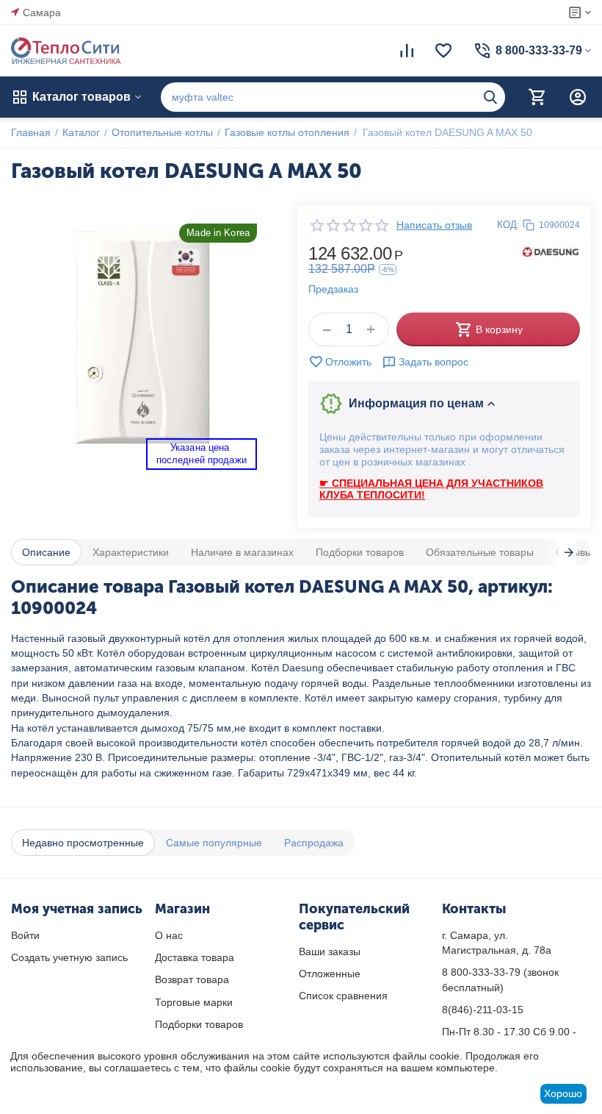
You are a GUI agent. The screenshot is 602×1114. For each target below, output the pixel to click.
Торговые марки (194, 1002)
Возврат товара (192, 979)
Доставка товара (194, 957)
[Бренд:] (550, 251)
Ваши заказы (329, 951)
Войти (25, 935)
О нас (169, 935)
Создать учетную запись (69, 957)
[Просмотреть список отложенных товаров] (443, 50)
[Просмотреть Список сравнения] (406, 50)
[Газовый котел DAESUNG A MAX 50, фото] (143, 337)
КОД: (508, 224)
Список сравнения (343, 995)
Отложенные (329, 973)
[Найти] (490, 97)
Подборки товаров (199, 1024)
